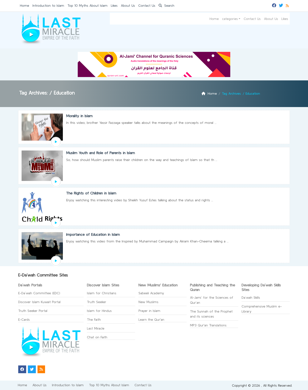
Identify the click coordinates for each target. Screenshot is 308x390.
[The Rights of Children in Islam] (56, 223)
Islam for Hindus (99, 311)
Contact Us (146, 5)
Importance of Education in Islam (93, 234)
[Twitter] (281, 5)
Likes (114, 5)
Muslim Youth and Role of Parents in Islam (100, 153)
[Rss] (288, 5)
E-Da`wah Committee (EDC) (39, 293)
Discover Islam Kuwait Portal (39, 302)
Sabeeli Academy (151, 293)
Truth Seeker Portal (32, 311)
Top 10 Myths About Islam (87, 5)
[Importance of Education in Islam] (56, 261)
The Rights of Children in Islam (91, 193)
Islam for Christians (101, 293)
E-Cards (24, 319)
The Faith (94, 319)
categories (230, 19)
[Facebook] (274, 5)
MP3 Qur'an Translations (208, 325)
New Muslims (148, 302)
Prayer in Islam (149, 311)
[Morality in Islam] (56, 142)
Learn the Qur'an (151, 319)
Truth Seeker (96, 302)
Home (24, 5)
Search (168, 5)
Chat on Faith (97, 337)
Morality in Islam (79, 116)
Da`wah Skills (251, 297)
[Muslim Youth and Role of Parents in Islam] (56, 182)
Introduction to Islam (48, 5)
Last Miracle (95, 328)
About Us (128, 5)
